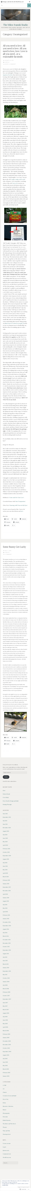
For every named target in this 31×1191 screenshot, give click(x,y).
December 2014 (7, 922)
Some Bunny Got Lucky (14, 546)
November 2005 (7, 1044)
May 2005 (5, 1065)
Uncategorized (6, 1134)
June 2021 (5, 824)
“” (18, 179)
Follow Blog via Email (10, 764)
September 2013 (7, 950)
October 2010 (6, 978)
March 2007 (6, 1009)
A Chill (4, 1085)
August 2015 (6, 901)
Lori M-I (7, 62)
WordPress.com (7, 1157)
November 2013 (7, 943)
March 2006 (6, 1030)
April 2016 (5, 894)
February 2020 (6, 848)
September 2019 (7, 855)
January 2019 (6, 883)
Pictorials (5, 1116)
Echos (4, 1102)
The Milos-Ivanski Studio (15, 24)
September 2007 (7, 999)
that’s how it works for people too (15, 323)
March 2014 (6, 936)
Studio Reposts (6, 1120)
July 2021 (5, 820)
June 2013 (5, 960)
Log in (4, 1147)
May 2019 (5, 869)
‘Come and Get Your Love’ (16, 497)
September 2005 (7, 1051)
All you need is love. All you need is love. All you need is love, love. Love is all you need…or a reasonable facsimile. (15, 51)
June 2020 (5, 838)
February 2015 (6, 915)
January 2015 (6, 918)
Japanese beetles (8, 75)
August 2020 (6, 831)
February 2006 (6, 1034)
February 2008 (6, 992)
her (21, 511)
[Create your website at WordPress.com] (15, 1)
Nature (4, 1109)
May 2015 (5, 908)
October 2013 (6, 946)
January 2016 (6, 897)
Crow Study (6, 797)
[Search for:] (10, 1163)
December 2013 (6, 939)
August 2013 (6, 953)
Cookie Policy (5, 1184)
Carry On (15, 183)
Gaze (4, 790)
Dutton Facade (6, 794)
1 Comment (8, 554)
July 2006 (5, 1016)
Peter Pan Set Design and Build (10, 801)
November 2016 (7, 890)
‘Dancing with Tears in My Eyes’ (18, 505)
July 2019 (5, 862)
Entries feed (6, 1150)
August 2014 (6, 929)
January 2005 (6, 1076)
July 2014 (5, 932)
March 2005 (6, 1069)
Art (3, 1088)
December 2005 (7, 1041)
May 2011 (5, 974)
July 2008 (5, 985)
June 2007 (5, 1002)
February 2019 (6, 880)
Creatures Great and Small (9, 1095)
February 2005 (6, 1072)
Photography (6, 1113)
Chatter (5, 1092)
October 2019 (6, 852)
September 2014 (7, 925)
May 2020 (5, 841)
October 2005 (6, 1048)
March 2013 (6, 964)
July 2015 (5, 904)
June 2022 (5, 813)
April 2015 (5, 911)
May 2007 (5, 1006)
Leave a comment (10, 64)
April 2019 (5, 873)
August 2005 (6, 1055)
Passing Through (7, 804)
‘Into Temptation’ (20, 501)
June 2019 (5, 866)
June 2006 (5, 1020)
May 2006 (5, 1023)
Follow (6, 777)
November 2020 (7, 827)
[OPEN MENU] (2, 5)
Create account (6, 1143)
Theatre (5, 1127)
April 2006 (5, 1027)
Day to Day (5, 1099)
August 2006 (6, 1013)
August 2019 (6, 859)
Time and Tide (6, 1130)
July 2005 (5, 1058)
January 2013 (6, 967)
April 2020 (5, 845)
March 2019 (6, 876)
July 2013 (5, 957)
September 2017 (7, 887)
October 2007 (6, 995)
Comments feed (7, 1154)
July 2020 (5, 834)
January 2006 (6, 1037)
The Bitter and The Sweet (9, 1123)
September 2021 (7, 817)
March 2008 (6, 988)
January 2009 (6, 981)
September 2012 (7, 971)
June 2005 (5, 1062)
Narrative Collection (8, 1106)
